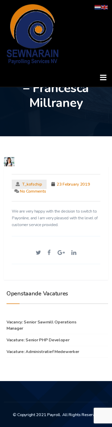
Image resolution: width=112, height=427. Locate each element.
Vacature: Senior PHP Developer (38, 340)
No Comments (32, 191)
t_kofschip (32, 184)
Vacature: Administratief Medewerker (43, 352)
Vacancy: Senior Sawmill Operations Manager (41, 325)
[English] (104, 6)
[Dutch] (98, 6)
